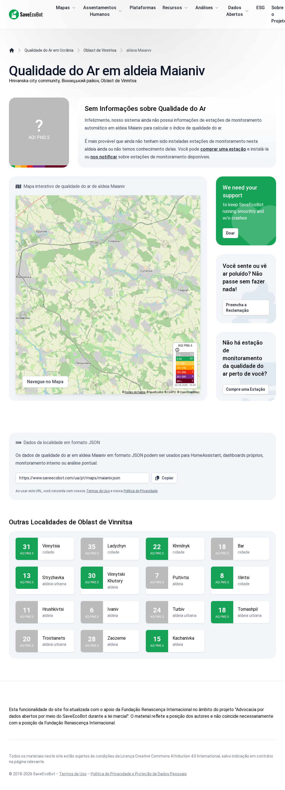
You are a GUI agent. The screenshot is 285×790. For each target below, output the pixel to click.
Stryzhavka (53, 577)
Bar (241, 546)
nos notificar (103, 157)
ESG (260, 7)
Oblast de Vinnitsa (99, 50)
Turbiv (179, 609)
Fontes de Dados (135, 392)
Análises (204, 7)
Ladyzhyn (116, 546)
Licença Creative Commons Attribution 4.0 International (170, 756)
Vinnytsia (51, 546)
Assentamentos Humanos (99, 11)
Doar (230, 233)
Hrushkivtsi (53, 609)
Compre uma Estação (245, 389)
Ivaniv (113, 609)
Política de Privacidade (141, 491)
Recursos (172, 7)
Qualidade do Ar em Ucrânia (48, 50)
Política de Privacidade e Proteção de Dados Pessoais (139, 774)
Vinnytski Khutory (116, 578)
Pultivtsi (181, 577)
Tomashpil (248, 609)
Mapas (63, 7)
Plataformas (143, 7)
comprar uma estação (223, 149)
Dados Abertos (234, 11)
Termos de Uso (98, 491)
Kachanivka (183, 638)
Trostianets (53, 638)
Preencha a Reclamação (237, 308)
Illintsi (243, 577)
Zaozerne (116, 638)
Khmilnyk (181, 546)
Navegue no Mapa (45, 381)
